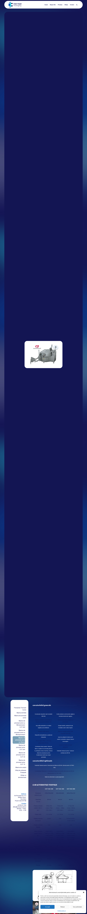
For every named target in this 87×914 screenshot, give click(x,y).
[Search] (76, 5)
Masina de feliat (21, 713)
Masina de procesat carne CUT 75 (20, 762)
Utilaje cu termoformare (22, 776)
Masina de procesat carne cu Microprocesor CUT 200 (19, 724)
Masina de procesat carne (20, 717)
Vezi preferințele (77, 907)
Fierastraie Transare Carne (20, 709)
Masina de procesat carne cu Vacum (20, 740)
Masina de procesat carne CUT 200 (20, 747)
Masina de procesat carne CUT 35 (20, 755)
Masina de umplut (20, 767)
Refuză (62, 907)
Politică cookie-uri (62, 910)
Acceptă (47, 907)
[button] (83, 892)
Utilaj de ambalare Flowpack (20, 771)
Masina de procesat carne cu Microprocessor (19, 732)
